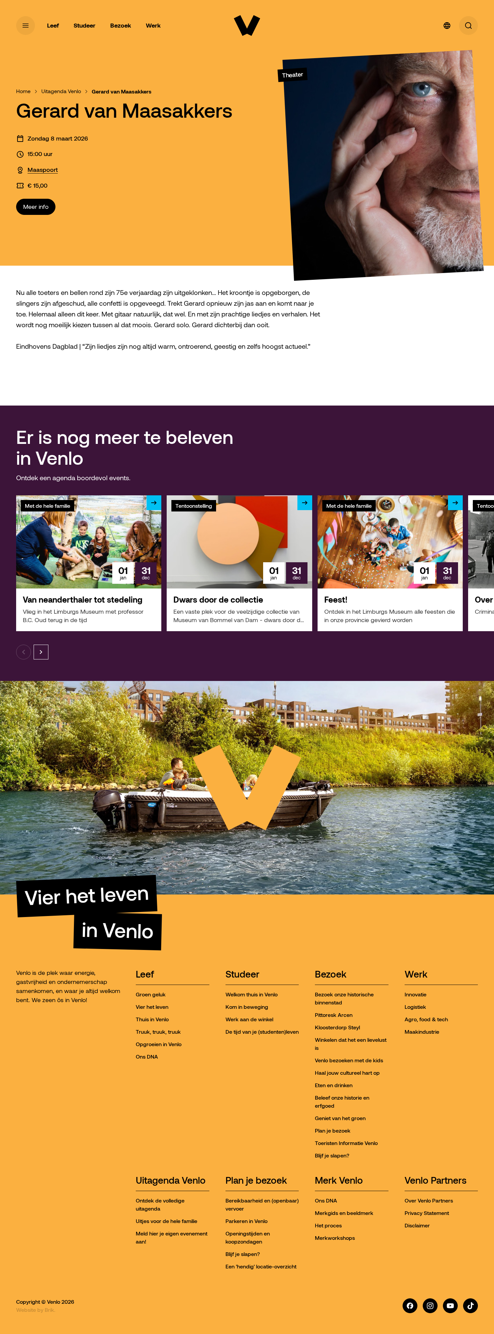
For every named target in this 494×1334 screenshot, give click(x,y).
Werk (416, 975)
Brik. (50, 1310)
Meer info (35, 206)
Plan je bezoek (256, 1181)
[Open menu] (25, 25)
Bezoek (330, 975)
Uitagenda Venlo (61, 91)
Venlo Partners (435, 1181)
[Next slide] (41, 652)
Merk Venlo (339, 1181)
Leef (145, 975)
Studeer (242, 975)
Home (23, 91)
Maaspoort (43, 169)
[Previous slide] (23, 652)
